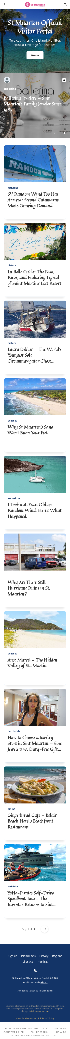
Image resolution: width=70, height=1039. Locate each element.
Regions (57, 956)
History (43, 956)
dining (11, 808)
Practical (42, 961)
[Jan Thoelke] (7, 80)
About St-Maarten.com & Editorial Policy (35, 1018)
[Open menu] (4, 4)
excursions (14, 498)
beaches (12, 420)
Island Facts (28, 956)
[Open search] (65, 4)
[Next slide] (63, 133)
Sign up (12, 956)
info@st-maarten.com (39, 1011)
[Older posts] (44, 929)
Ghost (44, 982)
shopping (10, 88)
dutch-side (14, 731)
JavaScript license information (35, 990)
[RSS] (35, 970)
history (12, 265)
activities (13, 187)
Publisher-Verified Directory (26, 1029)
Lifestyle (28, 961)
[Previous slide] (56, 133)
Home (35, 55)
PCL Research (40, 1032)
